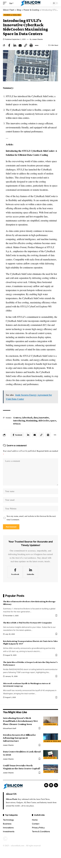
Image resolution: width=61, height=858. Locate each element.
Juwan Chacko (37, 39)
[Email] (20, 45)
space (53, 420)
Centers (17, 417)
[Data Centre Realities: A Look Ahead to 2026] (50, 754)
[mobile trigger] (5, 3)
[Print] (31, 45)
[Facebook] (15, 572)
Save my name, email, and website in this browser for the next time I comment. (31, 518)
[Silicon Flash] (30, 3)
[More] (36, 45)
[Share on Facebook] (9, 45)
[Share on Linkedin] (14, 45)
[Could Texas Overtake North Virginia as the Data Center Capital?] (50, 768)
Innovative (44, 417)
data (35, 417)
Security (48, 772)
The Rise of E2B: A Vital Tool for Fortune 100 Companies (27, 622)
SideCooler (43, 420)
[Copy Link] (25, 45)
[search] (47, 3)
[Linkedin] (51, 785)
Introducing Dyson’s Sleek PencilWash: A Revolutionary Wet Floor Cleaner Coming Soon (20, 721)
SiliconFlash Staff (9, 728)
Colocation (50, 758)
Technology (50, 724)
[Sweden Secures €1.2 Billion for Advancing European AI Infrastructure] (50, 737)
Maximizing (31, 420)
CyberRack (27, 417)
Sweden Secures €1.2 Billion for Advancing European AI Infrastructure (19, 738)
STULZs (17, 424)
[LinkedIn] (30, 572)
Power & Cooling (12, 15)
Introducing (19, 420)
